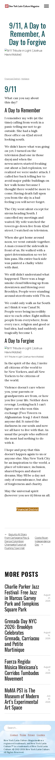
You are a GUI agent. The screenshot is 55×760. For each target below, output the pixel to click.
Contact (14, 735)
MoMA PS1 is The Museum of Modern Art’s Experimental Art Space (22, 698)
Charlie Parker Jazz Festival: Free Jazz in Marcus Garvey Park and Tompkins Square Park (22, 598)
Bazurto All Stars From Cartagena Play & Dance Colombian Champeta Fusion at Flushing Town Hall (17, 541)
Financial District (12, 78)
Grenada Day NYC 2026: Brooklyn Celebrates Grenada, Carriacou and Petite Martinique (22, 635)
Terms (23, 735)
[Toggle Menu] (46, 6)
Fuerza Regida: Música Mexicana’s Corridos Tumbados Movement (22, 670)
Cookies (41, 735)
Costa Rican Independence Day (42, 541)
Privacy (31, 735)
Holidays (25, 78)
